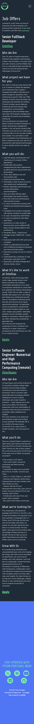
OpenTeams (9, 372)
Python (15, 693)
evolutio (26, 693)
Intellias (7, 46)
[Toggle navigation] (30, 6)
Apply (5, 339)
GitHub (23, 695)
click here (25, 30)
